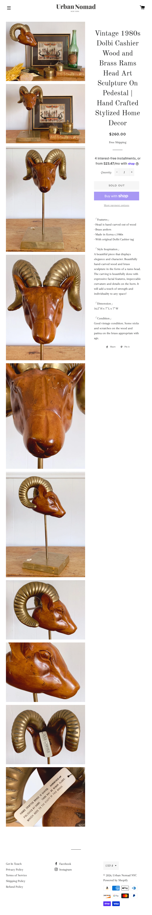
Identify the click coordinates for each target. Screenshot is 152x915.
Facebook (65, 864)
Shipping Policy (15, 881)
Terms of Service (16, 875)
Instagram (65, 869)
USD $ (109, 865)
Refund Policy (14, 887)
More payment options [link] (116, 205)
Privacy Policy (14, 869)
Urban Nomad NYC (125, 875)
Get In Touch (14, 864)
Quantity (106, 172)
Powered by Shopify (115, 880)
